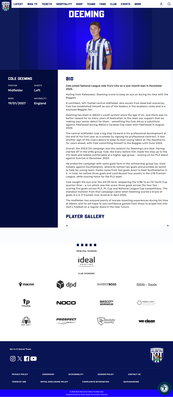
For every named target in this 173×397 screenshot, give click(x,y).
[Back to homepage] (5, 5)
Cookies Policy (106, 374)
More (138, 4)
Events (125, 4)
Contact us (134, 374)
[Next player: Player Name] (166, 225)
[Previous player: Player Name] (68, 225)
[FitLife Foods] (147, 284)
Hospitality (64, 4)
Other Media (85, 395)
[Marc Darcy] (26, 321)
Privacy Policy (20, 374)
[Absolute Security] (107, 321)
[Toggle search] (169, 4)
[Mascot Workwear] (107, 303)
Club (113, 4)
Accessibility (75, 374)
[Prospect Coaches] (66, 321)
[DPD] (66, 284)
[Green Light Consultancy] (147, 303)
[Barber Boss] (107, 284)
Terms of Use (19, 382)
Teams (91, 4)
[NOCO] (66, 303)
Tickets (47, 4)
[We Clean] (147, 321)
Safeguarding (131, 382)
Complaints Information (95, 382)
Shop (79, 4)
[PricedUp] (26, 303)
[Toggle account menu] (161, 4)
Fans (103, 4)
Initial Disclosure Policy (54, 382)
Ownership (48, 374)
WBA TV (32, 4)
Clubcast (104, 395)
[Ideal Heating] (86, 262)
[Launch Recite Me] (164, 388)
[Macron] (26, 284)
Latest (18, 4)
